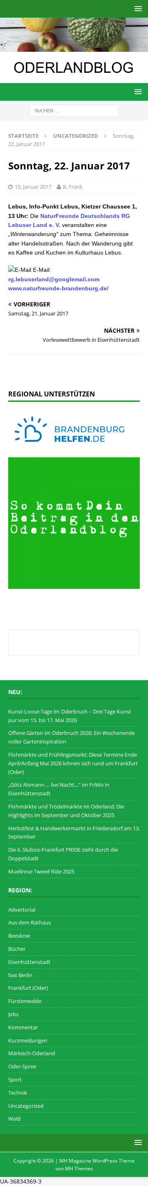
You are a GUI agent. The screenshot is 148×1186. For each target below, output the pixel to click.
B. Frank (73, 186)
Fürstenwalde (25, 1001)
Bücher (16, 948)
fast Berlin (20, 975)
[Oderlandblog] (74, 47)
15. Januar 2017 (33, 186)
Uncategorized (26, 1106)
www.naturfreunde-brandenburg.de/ (58, 288)
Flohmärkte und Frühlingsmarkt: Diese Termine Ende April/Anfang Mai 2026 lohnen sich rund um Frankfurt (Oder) (73, 763)
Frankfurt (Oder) (28, 987)
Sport (15, 1079)
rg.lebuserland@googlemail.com (53, 279)
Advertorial (21, 909)
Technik (17, 1092)
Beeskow (19, 935)
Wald (14, 1118)
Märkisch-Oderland (31, 1053)
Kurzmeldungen (27, 1040)
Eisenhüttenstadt (29, 962)
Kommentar (23, 1027)
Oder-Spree (22, 1066)
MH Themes (79, 1168)
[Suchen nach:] (74, 110)
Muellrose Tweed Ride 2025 (41, 871)
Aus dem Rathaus (29, 922)
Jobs (13, 1014)
